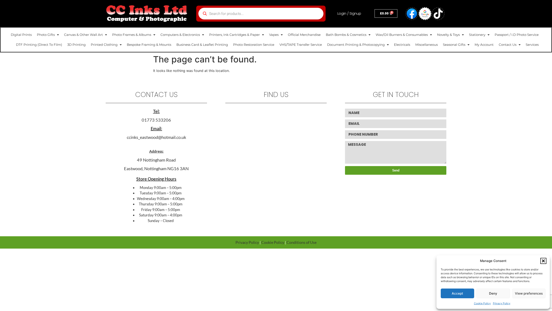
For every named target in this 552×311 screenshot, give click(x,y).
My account (484, 45)
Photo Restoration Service (253, 45)
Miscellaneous (426, 45)
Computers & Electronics (180, 35)
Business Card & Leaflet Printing (202, 45)
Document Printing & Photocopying (356, 45)
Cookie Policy (482, 303)
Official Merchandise (304, 35)
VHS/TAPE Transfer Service (300, 45)
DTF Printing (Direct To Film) (39, 45)
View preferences (529, 293)
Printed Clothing (104, 45)
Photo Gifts (46, 35)
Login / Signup (349, 13)
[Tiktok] (438, 13)
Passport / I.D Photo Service (517, 35)
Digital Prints (21, 35)
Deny (493, 293)
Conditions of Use (302, 242)
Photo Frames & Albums (131, 35)
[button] (543, 261)
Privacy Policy (501, 303)
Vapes (274, 35)
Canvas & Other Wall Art (83, 35)
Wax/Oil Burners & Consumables (402, 35)
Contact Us (507, 45)
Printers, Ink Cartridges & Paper (234, 35)
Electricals (402, 45)
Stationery (477, 35)
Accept (457, 293)
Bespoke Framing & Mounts (149, 45)
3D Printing (76, 45)
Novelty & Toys (448, 35)
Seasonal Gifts (454, 45)
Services (532, 45)
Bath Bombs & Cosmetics (346, 35)
